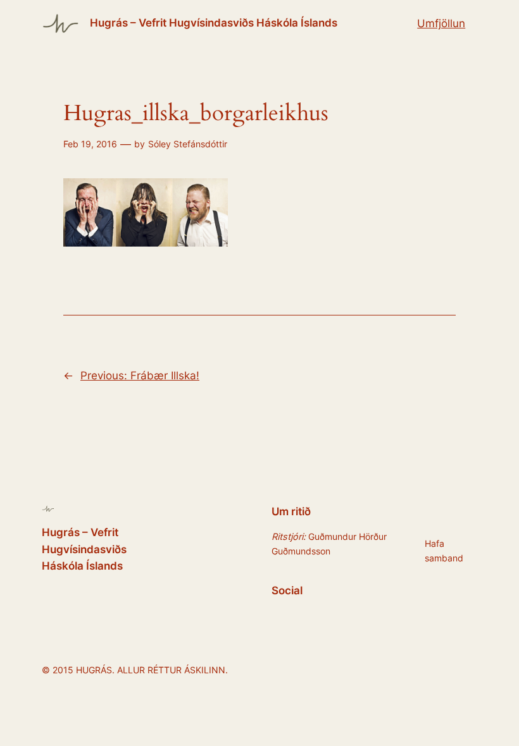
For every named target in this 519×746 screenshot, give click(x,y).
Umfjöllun (441, 23)
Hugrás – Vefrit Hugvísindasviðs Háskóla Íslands (213, 22)
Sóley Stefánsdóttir (187, 143)
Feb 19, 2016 (90, 143)
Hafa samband (444, 550)
